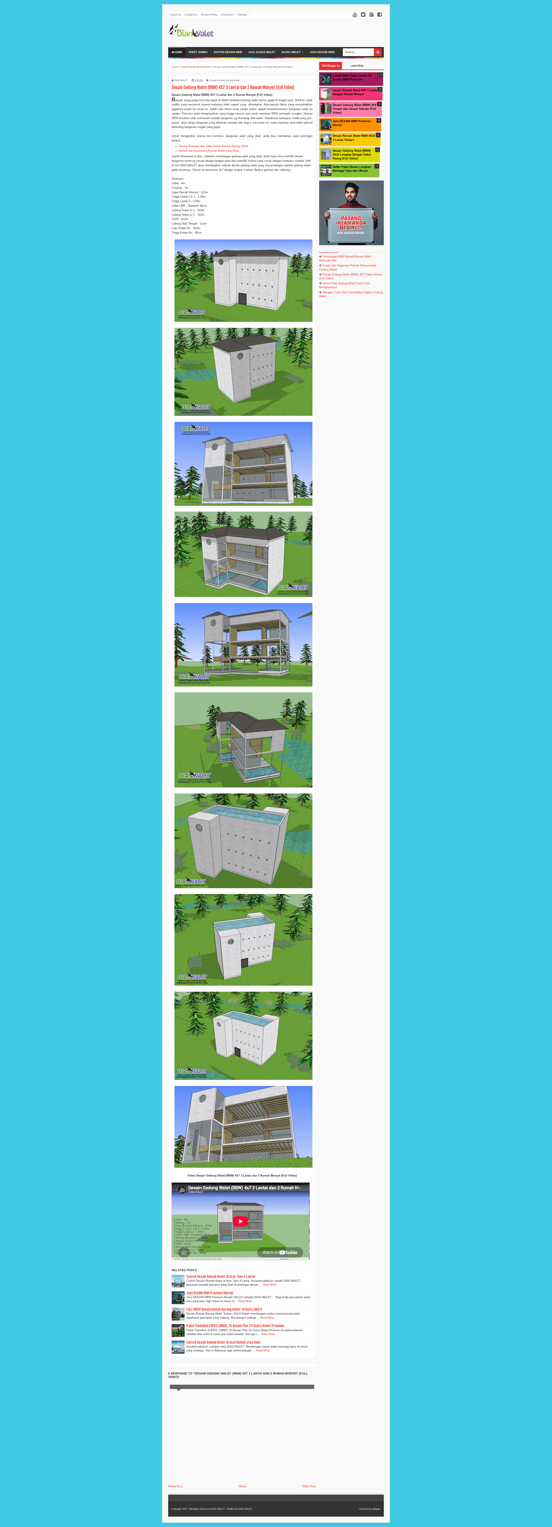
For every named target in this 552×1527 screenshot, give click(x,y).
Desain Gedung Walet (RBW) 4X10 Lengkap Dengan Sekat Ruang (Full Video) (352, 154)
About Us (175, 14)
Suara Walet (290, 52)
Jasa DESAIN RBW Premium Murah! (209, 1293)
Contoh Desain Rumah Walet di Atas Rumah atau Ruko (223, 1342)
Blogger (377, 1509)
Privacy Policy (209, 14)
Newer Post (175, 1486)
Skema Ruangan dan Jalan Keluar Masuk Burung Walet (213, 146)
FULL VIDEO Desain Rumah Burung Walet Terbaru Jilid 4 (224, 1309)
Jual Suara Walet (261, 52)
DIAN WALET (218, 1509)
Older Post (309, 1486)
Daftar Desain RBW (228, 52)
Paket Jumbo (198, 52)
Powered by (365, 1509)
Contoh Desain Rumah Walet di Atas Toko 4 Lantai (220, 1276)
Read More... (271, 1284)
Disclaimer (227, 14)
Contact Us (191, 14)
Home (178, 52)
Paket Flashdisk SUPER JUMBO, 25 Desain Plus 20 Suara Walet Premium (235, 1326)
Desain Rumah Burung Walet (224, 80)
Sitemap (242, 14)
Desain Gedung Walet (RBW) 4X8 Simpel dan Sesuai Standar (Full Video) (354, 108)
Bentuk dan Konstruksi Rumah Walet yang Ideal (209, 150)
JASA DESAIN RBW (322, 52)
